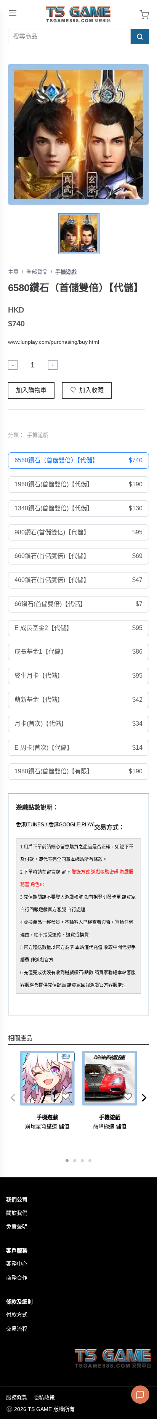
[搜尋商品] (140, 36)
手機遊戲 (66, 272)
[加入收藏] (65, 1096)
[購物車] (144, 14)
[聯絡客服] (140, 1394)
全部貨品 (37, 272)
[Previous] (12, 1097)
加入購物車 (31, 390)
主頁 (13, 272)
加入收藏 (87, 390)
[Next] (144, 1097)
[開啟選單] (12, 13)
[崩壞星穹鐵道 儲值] (47, 1078)
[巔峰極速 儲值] (109, 1078)
